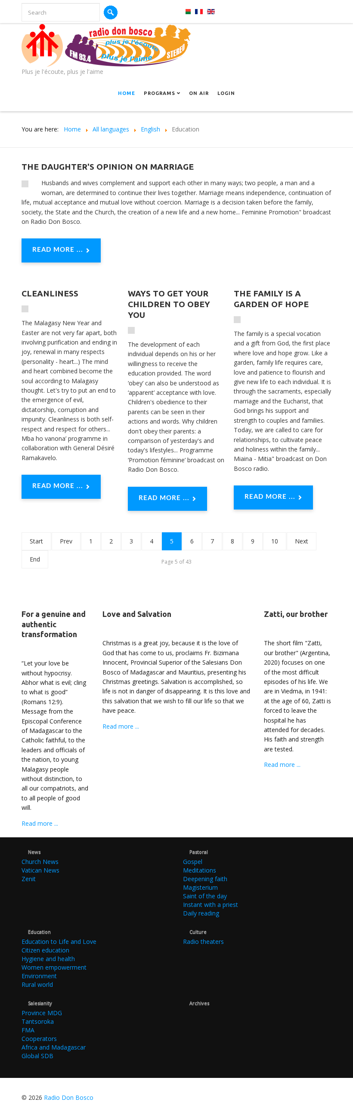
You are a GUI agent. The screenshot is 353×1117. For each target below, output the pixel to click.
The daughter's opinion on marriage (108, 166)
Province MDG (42, 1013)
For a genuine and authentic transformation (54, 624)
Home (126, 93)
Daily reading (201, 913)
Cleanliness (50, 293)
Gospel (192, 862)
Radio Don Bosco (68, 1097)
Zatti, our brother (296, 614)
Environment (39, 976)
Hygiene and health (48, 959)
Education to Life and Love (59, 941)
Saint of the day (205, 896)
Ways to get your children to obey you (169, 304)
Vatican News (40, 870)
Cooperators (39, 1039)
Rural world (37, 984)
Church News (40, 862)
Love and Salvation (136, 614)
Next (301, 541)
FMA (28, 1030)
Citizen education (45, 950)
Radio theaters (203, 941)
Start (36, 541)
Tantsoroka (38, 1021)
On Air (199, 93)
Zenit (29, 879)
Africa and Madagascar (54, 1047)
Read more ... (57, 250)
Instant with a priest (210, 904)
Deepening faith (205, 879)
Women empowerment (54, 967)
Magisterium (200, 887)
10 (274, 541)
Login (226, 93)
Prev (66, 541)
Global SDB (37, 1056)
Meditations (199, 870)
